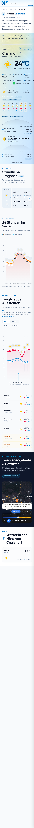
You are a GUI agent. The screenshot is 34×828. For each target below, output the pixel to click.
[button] (6, 198)
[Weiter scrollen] (30, 199)
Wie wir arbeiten (7, 316)
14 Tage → (18, 97)
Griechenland (12, 9)
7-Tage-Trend (7, 97)
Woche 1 (6, 321)
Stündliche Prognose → (11, 99)
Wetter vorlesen (26, 48)
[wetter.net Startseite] (9, 3)
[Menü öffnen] (30, 3)
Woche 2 (14, 321)
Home (3, 9)
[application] (17, 261)
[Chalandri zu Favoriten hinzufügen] (20, 53)
